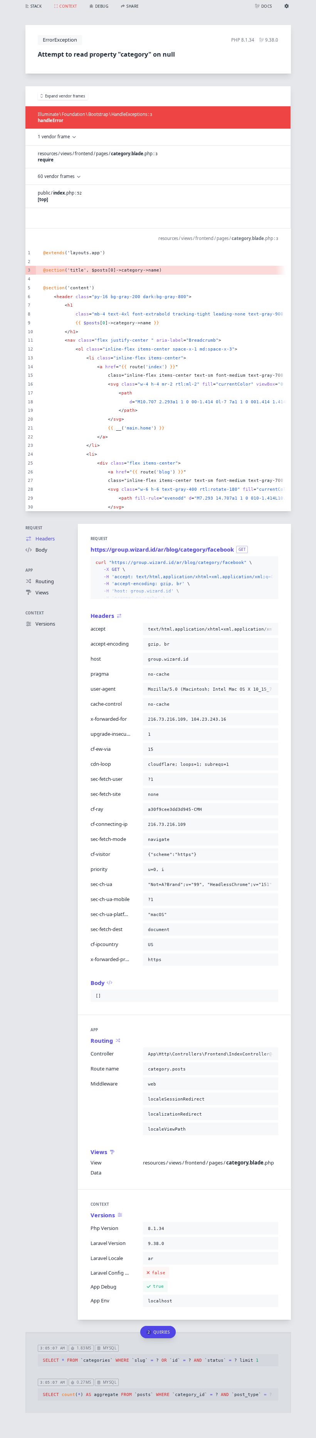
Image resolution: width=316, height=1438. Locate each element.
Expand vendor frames (65, 96)
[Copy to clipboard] (271, 563)
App (29, 570)
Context (34, 613)
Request (34, 527)
